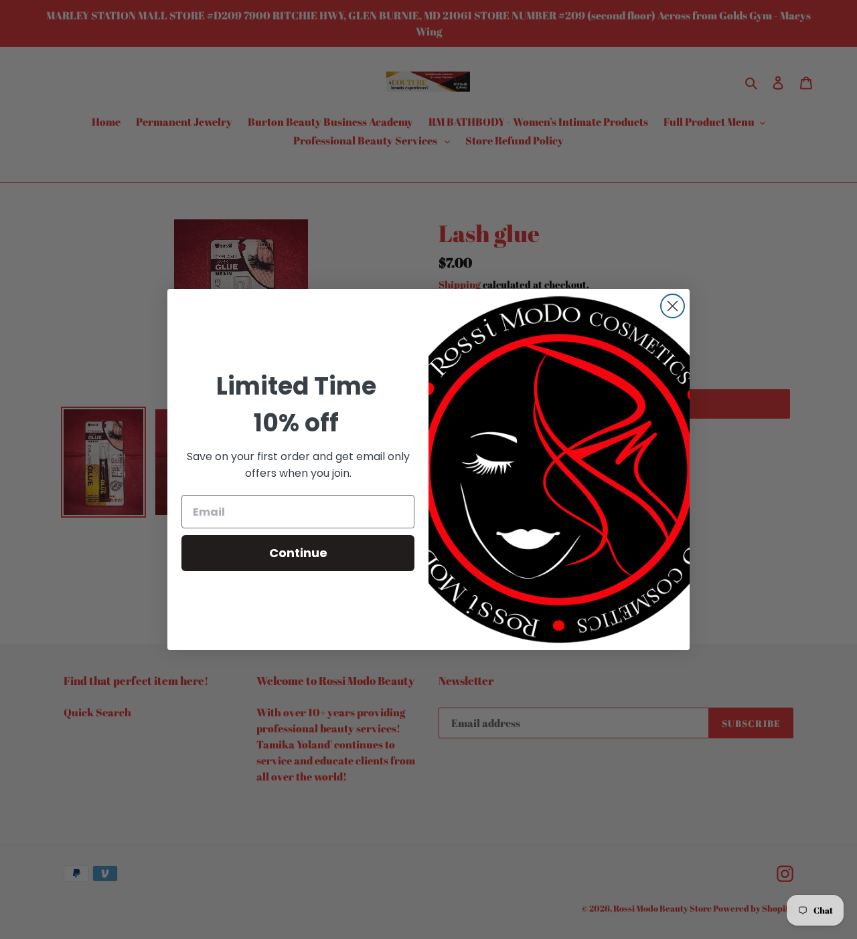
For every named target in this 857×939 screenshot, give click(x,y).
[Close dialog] (672, 306)
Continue (298, 552)
